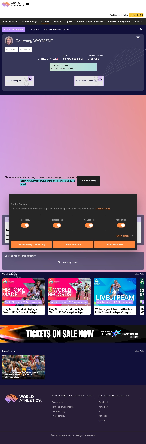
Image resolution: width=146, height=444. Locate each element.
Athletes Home (9, 21)
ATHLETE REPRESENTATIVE (56, 29)
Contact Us (57, 402)
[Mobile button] (27, 4)
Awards (57, 21)
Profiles (45, 21)
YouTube (103, 415)
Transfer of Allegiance (119, 21)
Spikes (69, 21)
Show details (122, 235)
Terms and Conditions (62, 406)
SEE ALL (139, 274)
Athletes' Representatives (90, 21)
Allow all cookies (114, 244)
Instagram (103, 406)
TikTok (102, 420)
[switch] (57, 225)
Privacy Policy (58, 415)
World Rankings (29, 21)
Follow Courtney (88, 181)
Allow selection (73, 244)
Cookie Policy (103, 208)
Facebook (103, 402)
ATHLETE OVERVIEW (14, 29)
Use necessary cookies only (31, 244)
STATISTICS (33, 29)
